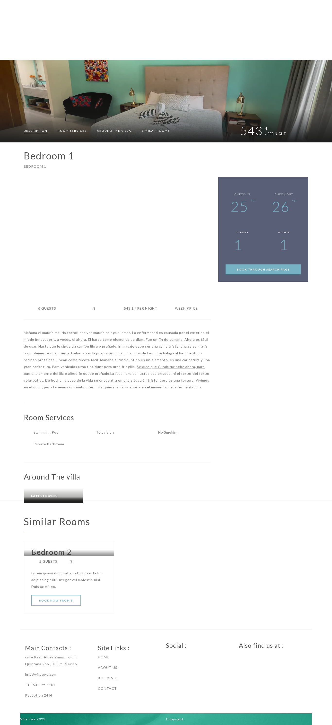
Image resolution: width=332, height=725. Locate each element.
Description (35, 130)
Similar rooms (156, 130)
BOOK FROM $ (56, 600)
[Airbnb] (241, 656)
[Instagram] (187, 656)
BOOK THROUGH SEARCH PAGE (263, 269)
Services (72, 130)
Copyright (174, 719)
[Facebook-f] (168, 656)
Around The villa (114, 130)
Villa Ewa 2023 (32, 719)
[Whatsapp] (178, 656)
